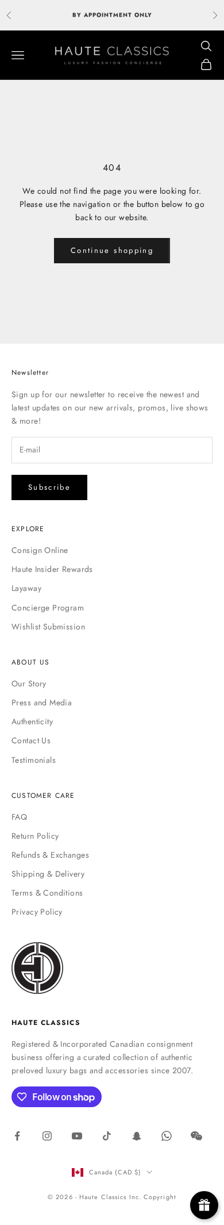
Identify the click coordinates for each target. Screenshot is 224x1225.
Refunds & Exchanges (50, 855)
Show (204, 1205)
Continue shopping (112, 250)
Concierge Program (47, 607)
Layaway (26, 588)
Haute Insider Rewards (52, 569)
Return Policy (35, 836)
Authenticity (32, 721)
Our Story (29, 683)
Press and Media (41, 702)
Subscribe (49, 487)
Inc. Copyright (152, 1196)
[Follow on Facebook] (17, 1136)
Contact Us (31, 740)
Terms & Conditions (47, 892)
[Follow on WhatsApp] (166, 1136)
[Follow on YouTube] (77, 1136)
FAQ (19, 817)
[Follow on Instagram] (47, 1136)
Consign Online (39, 550)
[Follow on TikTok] (107, 1136)
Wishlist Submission (48, 626)
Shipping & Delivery (47, 874)
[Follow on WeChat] (196, 1136)
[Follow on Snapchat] (136, 1136)
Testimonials (33, 760)
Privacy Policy (37, 911)
